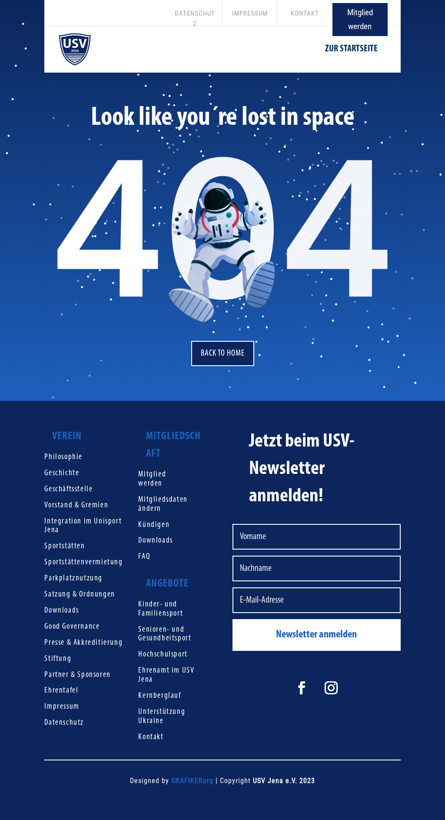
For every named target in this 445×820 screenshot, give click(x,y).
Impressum (61, 707)
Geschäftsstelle (68, 489)
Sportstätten (64, 546)
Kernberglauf (159, 696)
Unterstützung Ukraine (161, 716)
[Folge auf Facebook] (302, 688)
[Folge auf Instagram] (331, 688)
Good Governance (72, 627)
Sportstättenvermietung (83, 562)
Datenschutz (64, 723)
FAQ (144, 557)
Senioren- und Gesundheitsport (164, 634)
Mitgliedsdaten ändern (162, 504)
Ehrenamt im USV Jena (166, 675)
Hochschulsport (162, 654)
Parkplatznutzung (73, 578)
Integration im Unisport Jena (83, 526)
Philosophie (63, 457)
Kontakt (150, 737)
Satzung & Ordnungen (79, 594)
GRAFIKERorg (192, 781)
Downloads (61, 611)
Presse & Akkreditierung (83, 643)
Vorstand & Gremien (76, 505)
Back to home (223, 353)
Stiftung (57, 659)
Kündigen (153, 525)
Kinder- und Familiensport (160, 609)
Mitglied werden (360, 19)
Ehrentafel (61, 691)
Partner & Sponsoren (77, 675)
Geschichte (61, 473)
